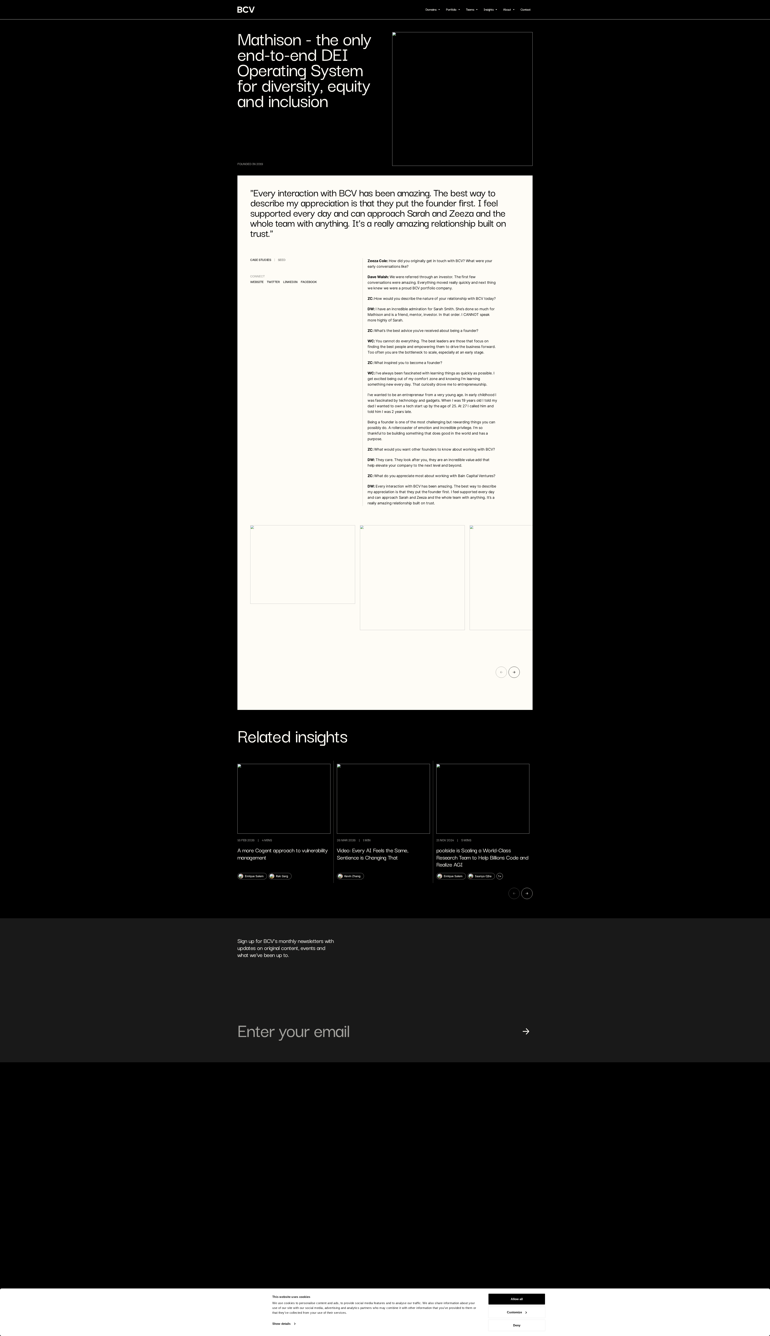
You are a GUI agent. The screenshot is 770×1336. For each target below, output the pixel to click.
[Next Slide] (514, 672)
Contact (526, 10)
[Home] (246, 9)
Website (257, 282)
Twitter (273, 282)
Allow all (517, 1299)
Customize (514, 1312)
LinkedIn (290, 282)
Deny (516, 1325)
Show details (281, 1323)
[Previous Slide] (501, 672)
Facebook (309, 282)
